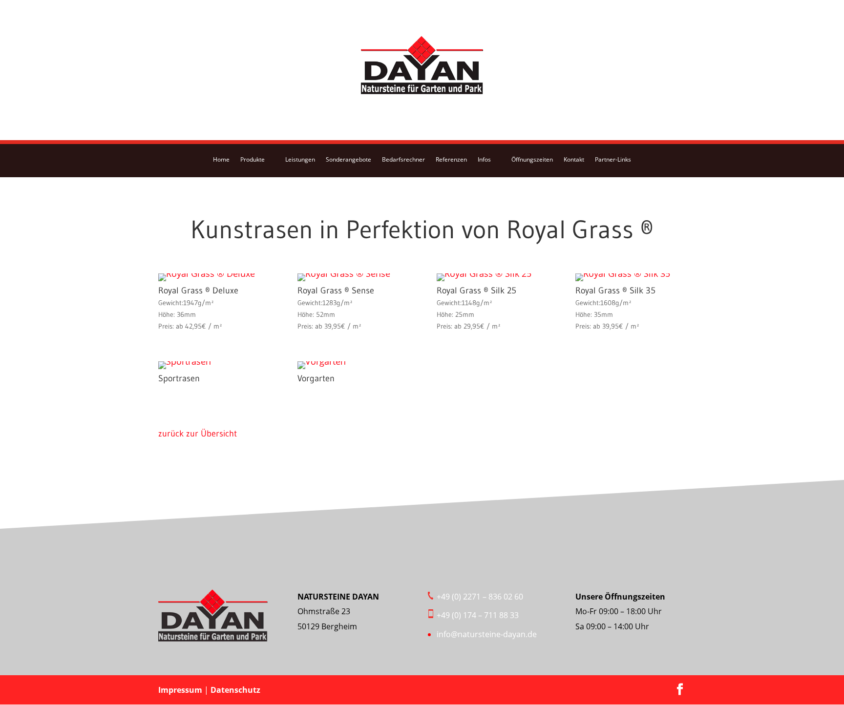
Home (221, 159)
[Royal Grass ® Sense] (343, 273)
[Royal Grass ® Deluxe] (206, 273)
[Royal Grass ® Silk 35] (622, 273)
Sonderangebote (348, 159)
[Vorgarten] (321, 361)
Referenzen (451, 159)
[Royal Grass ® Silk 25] (484, 273)
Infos (484, 159)
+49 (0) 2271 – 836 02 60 (480, 596)
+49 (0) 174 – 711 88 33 (478, 615)
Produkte (252, 159)
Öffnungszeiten (532, 159)
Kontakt (574, 159)
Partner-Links (613, 159)
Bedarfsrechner (403, 159)
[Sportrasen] (184, 361)
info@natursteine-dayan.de (487, 634)
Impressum (181, 689)
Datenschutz (235, 689)
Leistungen (300, 159)
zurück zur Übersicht (197, 433)
